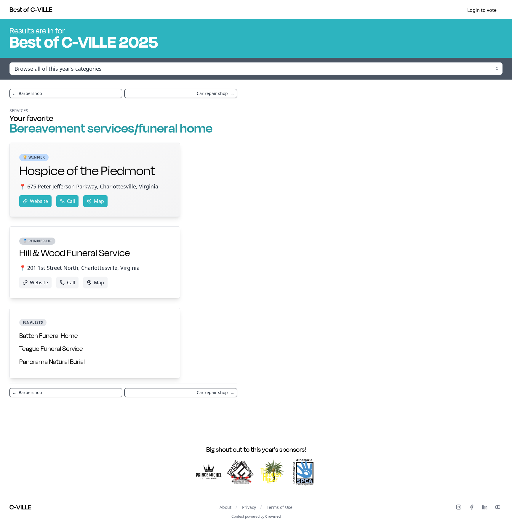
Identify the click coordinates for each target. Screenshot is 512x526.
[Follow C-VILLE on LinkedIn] (484, 507)
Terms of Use (279, 507)
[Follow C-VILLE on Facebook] (471, 507)
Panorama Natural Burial (52, 361)
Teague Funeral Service (51, 348)
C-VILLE (20, 507)
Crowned (273, 516)
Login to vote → (485, 10)
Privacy (249, 507)
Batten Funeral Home (48, 335)
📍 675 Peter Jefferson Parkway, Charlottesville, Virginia (88, 186)
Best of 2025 (83, 41)
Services (18, 110)
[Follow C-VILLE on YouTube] (498, 507)
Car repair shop (215, 93)
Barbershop (27, 93)
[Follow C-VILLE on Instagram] (458, 507)
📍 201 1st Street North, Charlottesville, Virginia (79, 267)
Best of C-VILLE (30, 9)
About (225, 507)
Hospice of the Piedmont (87, 170)
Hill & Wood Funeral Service (74, 253)
